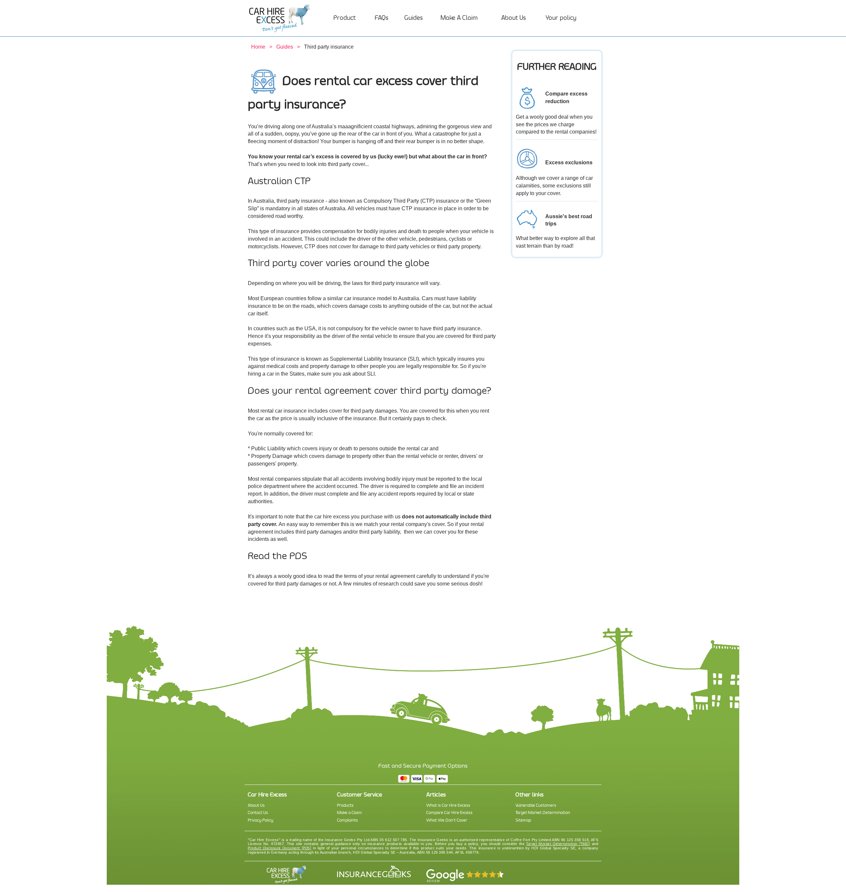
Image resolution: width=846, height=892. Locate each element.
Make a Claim (349, 812)
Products (345, 805)
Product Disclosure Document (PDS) (279, 848)
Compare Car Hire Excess (449, 812)
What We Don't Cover (446, 820)
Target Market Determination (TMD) (558, 844)
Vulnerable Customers (536, 805)
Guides (413, 17)
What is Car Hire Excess (448, 805)
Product (344, 17)
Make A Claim (459, 17)
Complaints (347, 820)
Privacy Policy (260, 820)
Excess (554, 162)
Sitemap (523, 820)
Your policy (561, 17)
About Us (513, 17)
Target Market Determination (543, 812)
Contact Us (258, 812)
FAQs (381, 17)
